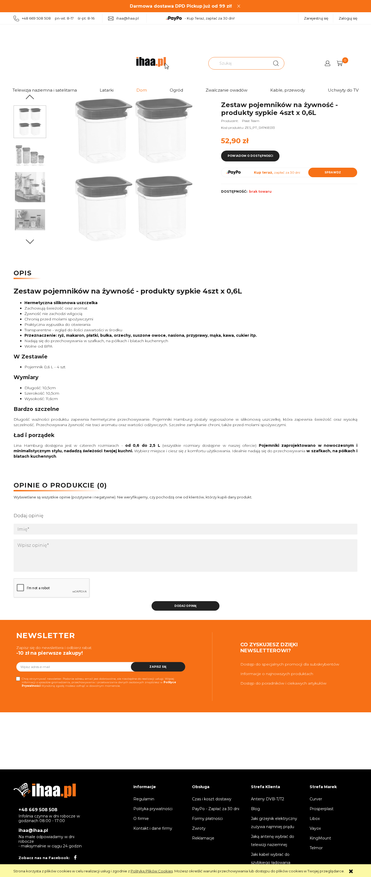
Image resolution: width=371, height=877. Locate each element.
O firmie (141, 818)
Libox (315, 818)
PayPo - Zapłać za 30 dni (215, 808)
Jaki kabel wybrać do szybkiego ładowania (270, 858)
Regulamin (143, 799)
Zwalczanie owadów (226, 90)
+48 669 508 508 (37, 809)
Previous (30, 97)
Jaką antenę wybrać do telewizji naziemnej (272, 840)
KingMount (320, 838)
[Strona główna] (152, 63)
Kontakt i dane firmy (152, 828)
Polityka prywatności (152, 808)
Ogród (176, 90)
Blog (255, 808)
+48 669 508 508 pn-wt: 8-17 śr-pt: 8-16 (58, 18)
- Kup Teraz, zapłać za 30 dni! (210, 18)
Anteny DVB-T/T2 (267, 799)
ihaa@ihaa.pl (127, 18)
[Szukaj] (276, 63)
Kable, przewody (287, 90)
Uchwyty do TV (343, 90)
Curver (316, 799)
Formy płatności (207, 818)
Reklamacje (203, 838)
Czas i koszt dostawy (211, 799)
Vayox (315, 828)
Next (30, 241)
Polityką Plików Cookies (152, 871)
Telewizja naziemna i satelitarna (44, 90)
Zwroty (199, 828)
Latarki (107, 90)
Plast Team (250, 121)
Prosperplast (322, 808)
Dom (141, 90)
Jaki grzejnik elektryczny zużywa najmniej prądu (274, 822)
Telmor (316, 847)
